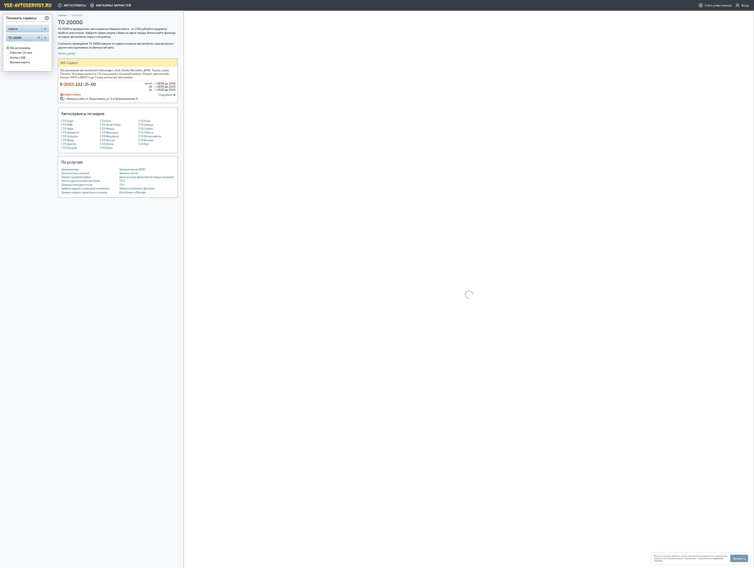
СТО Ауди (67, 120)
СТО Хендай (69, 147)
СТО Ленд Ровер (110, 124)
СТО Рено (144, 120)
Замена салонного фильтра (137, 188)
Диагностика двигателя (76, 184)
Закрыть (739, 558)
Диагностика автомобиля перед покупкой (146, 177)
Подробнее (165, 94)
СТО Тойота (145, 132)
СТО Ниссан (107, 140)
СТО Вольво (145, 140)
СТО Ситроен (69, 136)
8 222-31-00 (78, 84)
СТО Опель (106, 143)
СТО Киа (105, 120)
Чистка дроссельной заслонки (80, 180)
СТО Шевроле (70, 132)
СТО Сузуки (145, 128)
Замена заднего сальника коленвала (85, 188)
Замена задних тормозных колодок (84, 192)
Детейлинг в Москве (132, 192)
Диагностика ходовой (75, 173)
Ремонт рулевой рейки (76, 177)
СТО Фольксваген (149, 136)
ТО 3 (122, 180)
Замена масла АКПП (132, 169)
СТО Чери (67, 128)
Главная (62, 15)
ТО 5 (122, 184)
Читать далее (66, 53)
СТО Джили (68, 143)
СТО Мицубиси (109, 136)
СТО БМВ (66, 124)
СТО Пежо (106, 147)
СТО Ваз (143, 143)
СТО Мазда (107, 128)
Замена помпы (128, 173)
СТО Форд (67, 140)
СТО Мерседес (109, 132)
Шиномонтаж (70, 169)
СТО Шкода (145, 124)
